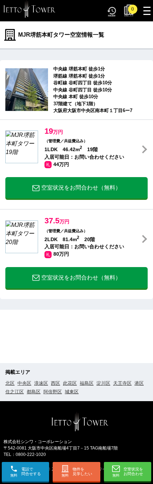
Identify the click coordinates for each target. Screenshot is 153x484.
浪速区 (41, 383)
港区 (139, 383)
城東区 (72, 391)
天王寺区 (122, 383)
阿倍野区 (52, 391)
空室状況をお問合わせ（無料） (81, 188)
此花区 (70, 383)
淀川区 (103, 383)
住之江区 (14, 391)
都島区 (34, 391)
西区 (55, 383)
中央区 (24, 383)
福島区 (87, 383)
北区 (10, 383)
